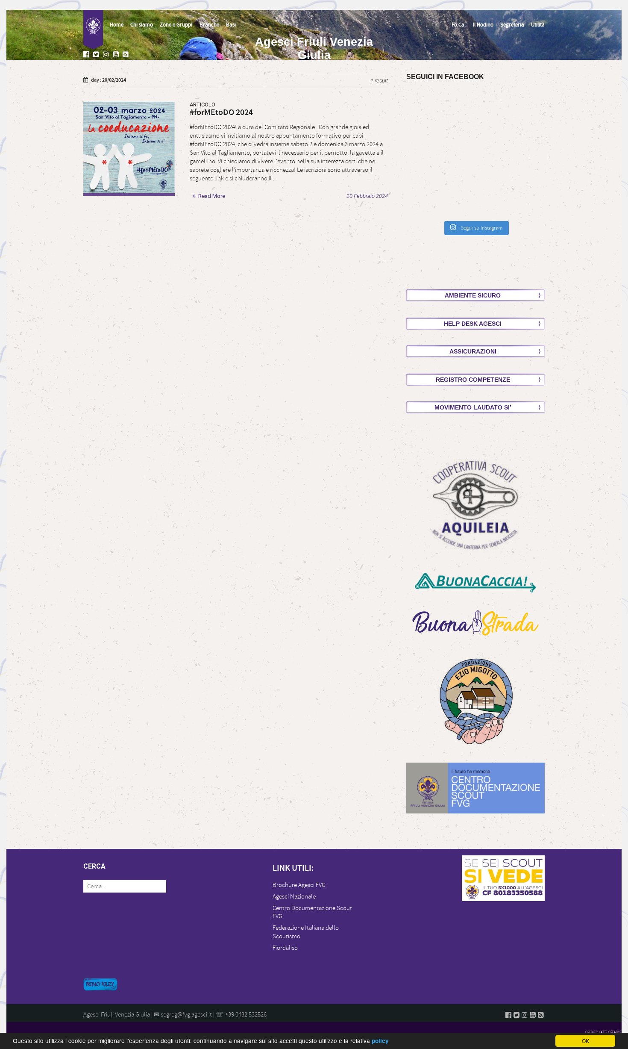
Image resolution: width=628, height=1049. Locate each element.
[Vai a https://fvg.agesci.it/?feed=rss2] (126, 55)
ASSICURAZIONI (472, 351)
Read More (211, 196)
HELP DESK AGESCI (473, 323)
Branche (209, 25)
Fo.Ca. (459, 25)
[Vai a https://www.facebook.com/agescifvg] (87, 55)
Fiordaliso (285, 948)
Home (116, 25)
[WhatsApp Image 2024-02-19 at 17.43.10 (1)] (129, 147)
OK (585, 1040)
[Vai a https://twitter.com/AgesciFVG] (97, 55)
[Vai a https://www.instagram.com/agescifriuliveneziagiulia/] (107, 55)
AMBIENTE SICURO (473, 295)
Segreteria (512, 25)
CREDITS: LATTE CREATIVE (603, 1032)
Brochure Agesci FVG (299, 885)
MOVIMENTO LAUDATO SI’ (472, 407)
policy (380, 1041)
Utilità (538, 25)
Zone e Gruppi (176, 25)
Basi (231, 25)
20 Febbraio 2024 (367, 196)
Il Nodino (483, 25)
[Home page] (93, 29)
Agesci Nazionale (294, 897)
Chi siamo (141, 25)
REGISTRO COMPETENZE (473, 379)
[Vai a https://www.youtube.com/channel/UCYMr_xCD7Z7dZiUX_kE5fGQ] (116, 55)
